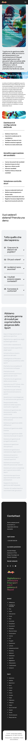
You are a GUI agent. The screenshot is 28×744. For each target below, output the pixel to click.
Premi (10, 611)
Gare (10, 618)
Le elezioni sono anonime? (14, 268)
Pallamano (11, 700)
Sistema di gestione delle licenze (13, 429)
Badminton (12, 683)
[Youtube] (15, 566)
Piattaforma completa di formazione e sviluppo (13, 367)
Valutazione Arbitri (13, 648)
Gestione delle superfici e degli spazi (13, 349)
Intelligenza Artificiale (12, 605)
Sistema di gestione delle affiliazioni (13, 424)
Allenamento (12, 663)
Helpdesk (11, 628)
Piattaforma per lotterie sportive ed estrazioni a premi (12, 392)
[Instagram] (10, 566)
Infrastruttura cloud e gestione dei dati (11, 354)
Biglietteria (12, 660)
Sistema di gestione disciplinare (11, 445)
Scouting (11, 650)
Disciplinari (12, 623)
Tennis (10, 712)
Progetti (11, 641)
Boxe (10, 685)
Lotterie (11, 645)
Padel (10, 697)
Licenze (11, 636)
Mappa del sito (13, 717)
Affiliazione (12, 602)
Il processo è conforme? (12, 290)
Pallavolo (11, 702)
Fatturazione (12, 613)
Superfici (11, 658)
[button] (14, 250)
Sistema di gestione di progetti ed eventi (12, 440)
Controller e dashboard (12, 345)
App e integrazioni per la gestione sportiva (13, 335)
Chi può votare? (14, 260)
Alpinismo (11, 678)
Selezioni (11, 653)
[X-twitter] (12, 566)
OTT (10, 638)
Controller (11, 621)
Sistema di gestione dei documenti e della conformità (12, 412)
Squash (11, 710)
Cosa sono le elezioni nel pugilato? (12, 250)
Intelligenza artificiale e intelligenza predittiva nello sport (14, 361)
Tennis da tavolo (13, 715)
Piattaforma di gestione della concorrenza (12, 380)
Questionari (12, 643)
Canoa (10, 692)
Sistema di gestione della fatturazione (13, 419)
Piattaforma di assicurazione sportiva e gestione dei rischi (12, 374)
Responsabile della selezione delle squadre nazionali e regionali (12, 405)
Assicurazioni (12, 633)
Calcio (10, 690)
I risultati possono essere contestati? (14, 279)
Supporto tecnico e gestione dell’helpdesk (12, 484)
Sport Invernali (13, 707)
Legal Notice (16, 737)
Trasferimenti (12, 665)
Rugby (10, 705)
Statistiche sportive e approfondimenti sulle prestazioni (12, 478)
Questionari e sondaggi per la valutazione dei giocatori (14, 398)
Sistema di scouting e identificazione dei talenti (13, 464)
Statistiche (12, 655)
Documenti (12, 626)
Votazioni (11, 668)
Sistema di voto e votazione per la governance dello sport (14, 470)
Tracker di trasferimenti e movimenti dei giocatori (13, 489)
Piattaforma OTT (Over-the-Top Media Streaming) (14, 385)
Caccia (10, 688)
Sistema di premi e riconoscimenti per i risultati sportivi (11, 457)
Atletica (11, 680)
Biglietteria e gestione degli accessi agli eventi (14, 340)
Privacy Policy (8, 737)
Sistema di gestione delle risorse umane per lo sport (13, 435)
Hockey (11, 695)
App (10, 609)
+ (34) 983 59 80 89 (12, 540)
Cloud (10, 616)
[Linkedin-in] (7, 566)
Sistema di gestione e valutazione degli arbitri (12, 451)
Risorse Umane (13, 631)
